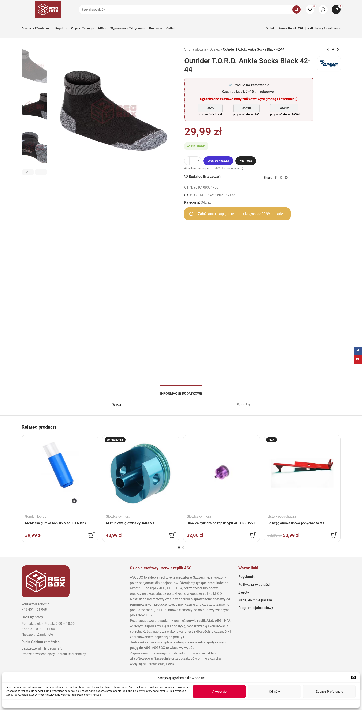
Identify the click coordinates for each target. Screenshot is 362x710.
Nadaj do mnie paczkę (255, 600)
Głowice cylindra (118, 516)
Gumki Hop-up (35, 516)
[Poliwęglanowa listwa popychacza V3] (302, 473)
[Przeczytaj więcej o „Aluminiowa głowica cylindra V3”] (172, 535)
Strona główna (195, 49)
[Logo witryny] (48, 9)
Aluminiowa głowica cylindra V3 (130, 523)
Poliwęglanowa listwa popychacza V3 (295, 523)
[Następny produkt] (338, 49)
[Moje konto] (323, 9)
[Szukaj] (296, 9)
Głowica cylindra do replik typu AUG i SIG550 (221, 523)
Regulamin (246, 577)
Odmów (274, 692)
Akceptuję (219, 692)
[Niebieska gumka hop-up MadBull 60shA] (60, 473)
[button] (353, 678)
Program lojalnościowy (255, 608)
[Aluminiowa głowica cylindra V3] (140, 473)
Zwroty (243, 592)
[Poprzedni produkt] (328, 49)
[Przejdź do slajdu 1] (179, 547)
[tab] (181, 391)
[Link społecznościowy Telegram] (286, 178)
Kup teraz (246, 160)
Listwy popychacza (281, 516)
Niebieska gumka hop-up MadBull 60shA (56, 523)
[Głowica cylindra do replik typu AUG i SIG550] (221, 473)
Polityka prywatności (254, 585)
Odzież (214, 49)
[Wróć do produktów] (333, 49)
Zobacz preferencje (329, 692)
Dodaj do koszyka (218, 160)
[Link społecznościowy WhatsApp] (280, 178)
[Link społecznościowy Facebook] (275, 178)
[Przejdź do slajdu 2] (183, 547)
